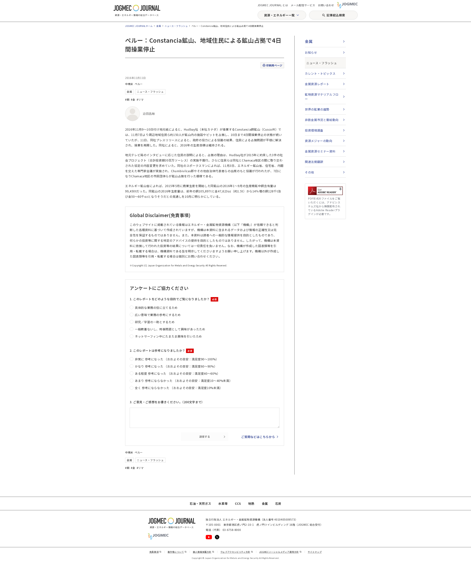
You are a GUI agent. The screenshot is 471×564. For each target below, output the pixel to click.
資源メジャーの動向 (318, 141)
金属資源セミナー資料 (320, 151)
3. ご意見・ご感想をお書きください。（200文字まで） (167, 402)
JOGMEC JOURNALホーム (139, 25)
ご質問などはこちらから (258, 436)
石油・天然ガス (200, 503)
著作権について (177, 551)
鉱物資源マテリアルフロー (322, 96)
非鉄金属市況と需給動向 (322, 120)
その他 (309, 172)
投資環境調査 (314, 130)
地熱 (251, 503)
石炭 (278, 503)
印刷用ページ (274, 65)
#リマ (140, 99)
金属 (158, 25)
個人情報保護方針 (203, 551)
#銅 (127, 99)
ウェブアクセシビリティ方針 (236, 551)
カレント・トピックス (320, 73)
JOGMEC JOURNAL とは (273, 5)
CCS (238, 503)
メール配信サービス (303, 5)
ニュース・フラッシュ (176, 25)
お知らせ (311, 52)
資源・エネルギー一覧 (279, 15)
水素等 (223, 503)
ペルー (139, 84)
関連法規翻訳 (314, 161)
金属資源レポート (317, 84)
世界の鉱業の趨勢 (317, 109)
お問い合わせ (326, 5)
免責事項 (155, 551)
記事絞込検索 (336, 15)
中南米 (129, 84)
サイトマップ (315, 551)
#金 (133, 99)
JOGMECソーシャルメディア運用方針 (280, 551)
